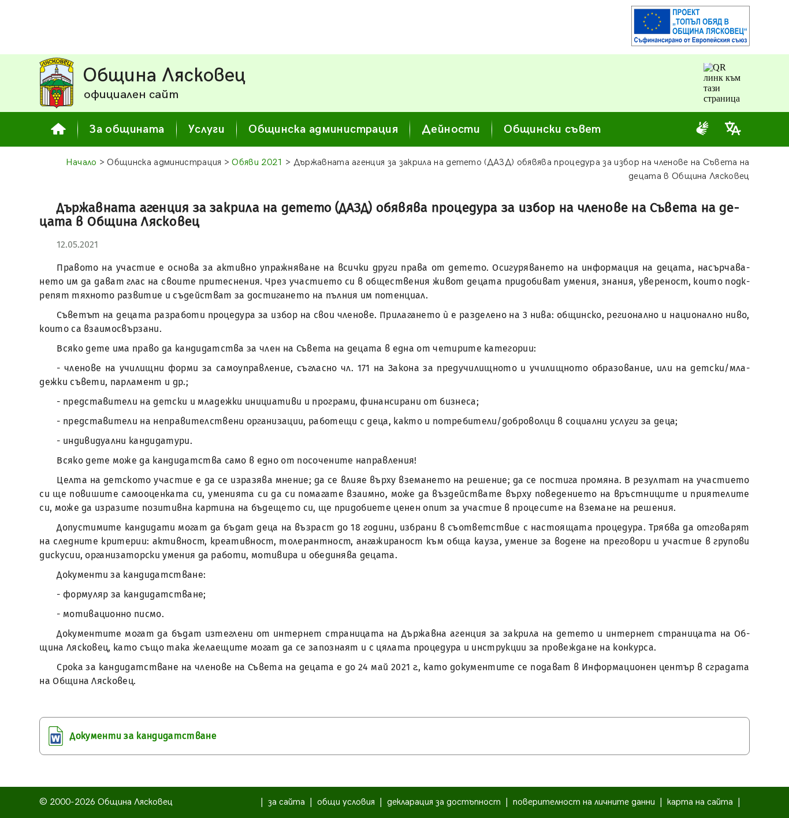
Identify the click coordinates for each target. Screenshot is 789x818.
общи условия (346, 802)
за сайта (286, 802)
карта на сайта (700, 802)
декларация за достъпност (444, 802)
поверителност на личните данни (584, 802)
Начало (81, 162)
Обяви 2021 (257, 162)
